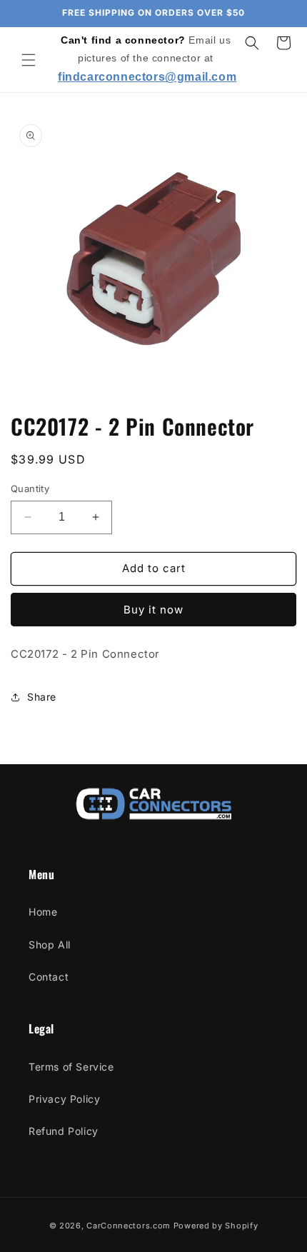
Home (43, 912)
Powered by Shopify (215, 1226)
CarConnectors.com (128, 1226)
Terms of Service (71, 1067)
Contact (49, 977)
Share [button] (41, 697)
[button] (28, 60)
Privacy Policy (64, 1099)
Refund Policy (64, 1131)
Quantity (30, 488)
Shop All (50, 944)
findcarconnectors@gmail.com (147, 77)
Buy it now (153, 609)
